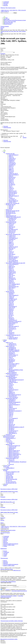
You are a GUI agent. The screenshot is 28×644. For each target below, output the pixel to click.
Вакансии (5, 542)
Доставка (5, 4)
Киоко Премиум (13, 322)
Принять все (3, 614)
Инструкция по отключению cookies (9, 639)
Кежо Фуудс (12, 190)
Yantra (11, 311)
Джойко (11, 443)
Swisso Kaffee (12, 364)
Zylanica (11, 188)
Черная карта (12, 432)
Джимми (11, 318)
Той (10, 331)
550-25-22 (5, 10)
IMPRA (11, 169)
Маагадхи (12, 194)
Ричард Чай (12, 259)
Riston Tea (12, 178)
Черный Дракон (13, 200)
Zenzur (11, 312)
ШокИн (11, 449)
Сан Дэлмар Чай (13, 260)
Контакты (5, 5)
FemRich (11, 161)
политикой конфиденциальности (19, 590)
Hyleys (11, 167)
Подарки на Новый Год (12, 471)
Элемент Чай (12, 202)
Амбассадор (12, 366)
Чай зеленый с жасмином (13, 234)
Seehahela (12, 292)
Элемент (11, 333)
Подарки (5, 470)
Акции (4, 555)
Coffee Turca (12, 381)
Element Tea (12, 271)
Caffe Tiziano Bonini (14, 351)
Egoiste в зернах (13, 354)
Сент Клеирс (12, 328)
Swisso (11, 413)
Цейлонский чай (11, 222)
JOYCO (11, 459)
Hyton (11, 168)
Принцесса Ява (13, 258)
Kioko (11, 276)
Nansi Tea (12, 226)
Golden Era (12, 162)
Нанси (11, 255)
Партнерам (5, 3)
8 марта (9, 475)
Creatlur (11, 297)
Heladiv (11, 166)
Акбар (11, 313)
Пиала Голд (12, 327)
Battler (11, 156)
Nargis (11, 207)
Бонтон (11, 317)
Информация (4, 548)
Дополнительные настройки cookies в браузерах (12, 620)
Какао (8, 439)
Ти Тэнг (11, 233)
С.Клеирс (12, 198)
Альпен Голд (12, 446)
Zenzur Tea (12, 230)
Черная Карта (12, 395)
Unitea (11, 187)
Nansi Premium (13, 306)
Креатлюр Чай (13, 193)
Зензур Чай (12, 285)
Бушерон (11, 460)
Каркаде (9, 209)
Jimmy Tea (12, 275)
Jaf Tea (11, 171)
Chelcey (11, 157)
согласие (7, 589)
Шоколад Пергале (13, 455)
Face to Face (12, 356)
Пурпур (11, 464)
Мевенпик (12, 393)
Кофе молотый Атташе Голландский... (9, 491)
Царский (11, 332)
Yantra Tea (12, 282)
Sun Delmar (12, 279)
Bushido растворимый (14, 402)
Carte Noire (12, 403)
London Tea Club (13, 173)
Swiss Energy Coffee (14, 363)
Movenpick (12, 359)
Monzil (11, 305)
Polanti (11, 176)
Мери (11, 208)
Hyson (11, 241)
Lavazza (11, 358)
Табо (10, 330)
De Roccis (12, 352)
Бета (10, 316)
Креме (11, 422)
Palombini (12, 361)
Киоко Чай (12, 254)
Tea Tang (11, 183)
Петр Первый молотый (15, 394)
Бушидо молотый (13, 389)
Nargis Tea (12, 307)
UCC (11, 417)
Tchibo (11, 414)
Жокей (11, 391)
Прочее (5, 485)
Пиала (11, 289)
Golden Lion (12, 272)
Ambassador (12, 399)
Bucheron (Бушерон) (14, 445)
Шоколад (9, 444)
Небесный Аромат (14, 195)
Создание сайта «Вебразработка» (8, 581)
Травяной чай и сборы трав (13, 217)
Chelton (11, 270)
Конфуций (12, 323)
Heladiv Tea (12, 223)
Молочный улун (11, 213)
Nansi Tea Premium (14, 174)
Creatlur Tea (12, 235)
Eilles (11, 405)
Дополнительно (4, 558)
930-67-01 (13, 10)
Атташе (11, 367)
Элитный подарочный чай (13, 335)
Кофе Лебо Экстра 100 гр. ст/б (8, 501)
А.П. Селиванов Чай (14, 284)
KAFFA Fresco (13, 408)
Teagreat (11, 281)
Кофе (4, 341)
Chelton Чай (12, 158)
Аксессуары (6, 466)
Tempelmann (12, 347)
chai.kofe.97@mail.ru (5, 532)
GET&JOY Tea (13, 299)
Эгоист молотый (13, 397)
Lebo (10, 386)
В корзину (3, 496)
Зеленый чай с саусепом (12, 203)
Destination (12, 159)
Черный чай (10, 291)
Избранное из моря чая (15, 321)
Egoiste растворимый (14, 404)
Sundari (11, 181)
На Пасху (9, 480)
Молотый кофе (10, 376)
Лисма (11, 325)
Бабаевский (12, 448)
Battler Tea (12, 266)
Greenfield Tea (13, 218)
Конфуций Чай (13, 192)
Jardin (11, 357)
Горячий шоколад (11, 438)
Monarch (12, 409)
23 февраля (10, 474)
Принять (3, 640)
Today (11, 415)
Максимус (12, 424)
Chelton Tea (12, 236)
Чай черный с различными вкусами (15, 263)
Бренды (5, 541)
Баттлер (11, 315)
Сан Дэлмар (12, 199)
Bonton (11, 267)
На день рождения (11, 479)
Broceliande (12, 348)
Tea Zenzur (12, 184)
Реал (10, 197)
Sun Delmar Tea (13, 229)
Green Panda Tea (13, 238)
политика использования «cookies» (9, 595)
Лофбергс (12, 392)
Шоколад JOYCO (13, 451)
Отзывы (5, 546)
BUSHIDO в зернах (14, 350)
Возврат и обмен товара (8, 545)
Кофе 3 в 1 (9, 342)
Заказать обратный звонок (7, 569)
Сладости (9, 441)
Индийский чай (10, 204)
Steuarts (11, 179)
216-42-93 (22, 10)
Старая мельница (13, 374)
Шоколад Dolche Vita (14, 450)
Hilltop (11, 274)
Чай (4, 152)
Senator (11, 412)
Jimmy (11, 205)
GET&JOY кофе (13, 382)
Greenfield (12, 164)
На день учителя (11, 481)
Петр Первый (13, 372)
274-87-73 (5, 11)
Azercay (11, 265)
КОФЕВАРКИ (10, 468)
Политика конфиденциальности (10, 543)
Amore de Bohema (13, 154)
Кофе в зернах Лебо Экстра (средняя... (9, 512)
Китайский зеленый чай (12, 210)
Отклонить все (11, 614)
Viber (6, 7)
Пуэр (8, 214)
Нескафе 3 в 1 (13, 345)
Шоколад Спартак (14, 456)
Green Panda (12, 163)
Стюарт (11, 290)
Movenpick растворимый (15, 410)
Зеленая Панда (13, 320)
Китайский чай (10, 212)
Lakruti (11, 172)
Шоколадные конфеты (12, 458)
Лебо (11, 368)
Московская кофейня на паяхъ (16, 427)
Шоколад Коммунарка (15, 454)
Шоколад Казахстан (14, 453)
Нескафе (11, 429)
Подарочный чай (11, 482)
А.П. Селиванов (13, 418)
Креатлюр (12, 231)
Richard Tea (12, 177)
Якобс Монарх (13, 433)
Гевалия (11, 419)
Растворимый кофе (11, 398)
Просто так (10, 473)
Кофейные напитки (11, 373)
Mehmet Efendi (13, 377)
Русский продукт (13, 430)
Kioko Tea (12, 220)
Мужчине (9, 476)
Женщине (9, 478)
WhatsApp (3, 7)
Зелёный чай (10, 153)
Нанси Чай (12, 287)
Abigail (11, 294)
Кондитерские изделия (8, 437)
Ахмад (11, 189)
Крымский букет (13, 286)
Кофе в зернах (10, 346)
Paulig (11, 362)
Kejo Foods (12, 219)
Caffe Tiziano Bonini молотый (16, 379)
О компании (6, 1)
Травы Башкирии (11, 215)
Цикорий (9, 434)
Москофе (11, 428)
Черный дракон (13, 338)
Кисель (8, 440)
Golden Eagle (12, 343)
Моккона (11, 425)
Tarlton (11, 182)
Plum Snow (12, 248)
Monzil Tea (12, 277)
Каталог (5, 550)
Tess (10, 185)
